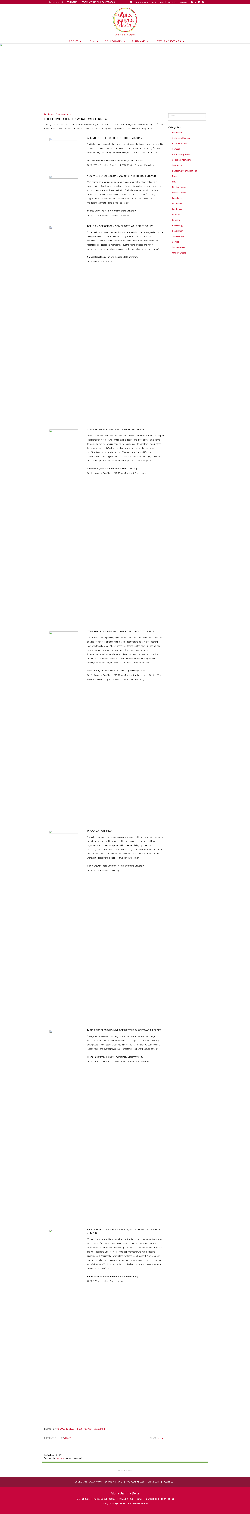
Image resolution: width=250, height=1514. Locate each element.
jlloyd (67, 1438)
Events (175, 176)
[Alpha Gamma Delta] (125, 21)
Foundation (72, 2)
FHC (174, 182)
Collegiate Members (181, 160)
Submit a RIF (154, 1482)
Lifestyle (176, 220)
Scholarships (178, 236)
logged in (60, 1458)
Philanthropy (177, 225)
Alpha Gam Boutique (181, 138)
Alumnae (176, 149)
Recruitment (177, 231)
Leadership (49, 114)
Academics (177, 132)
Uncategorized (178, 247)
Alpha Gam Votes (180, 143)
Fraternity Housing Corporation (98, 2)
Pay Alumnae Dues (135, 1482)
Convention (177, 165)
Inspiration (177, 203)
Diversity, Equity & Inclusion (184, 171)
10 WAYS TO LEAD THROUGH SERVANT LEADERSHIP (81, 1429)
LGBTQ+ (176, 214)
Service (175, 242)
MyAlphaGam (95, 1482)
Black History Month (181, 154)
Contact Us (151, 1499)
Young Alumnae (63, 114)
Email (139, 1499)
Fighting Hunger (179, 187)
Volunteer (169, 1482)
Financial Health (179, 192)
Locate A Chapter (114, 1482)
